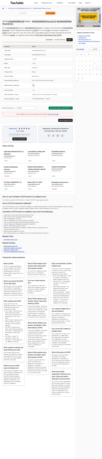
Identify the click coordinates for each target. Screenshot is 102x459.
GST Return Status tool (10, 239)
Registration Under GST (11, 246)
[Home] (3, 8)
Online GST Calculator (84, 35)
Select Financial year (7, 108)
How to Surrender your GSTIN (12, 248)
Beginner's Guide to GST (11, 250)
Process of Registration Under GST (14, 251)
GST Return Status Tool (84, 39)
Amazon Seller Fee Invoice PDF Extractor (89, 41)
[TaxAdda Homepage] (17, 2)
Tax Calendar (82, 43)
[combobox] (32, 13)
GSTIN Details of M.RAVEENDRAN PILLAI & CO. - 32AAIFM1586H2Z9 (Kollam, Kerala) (29, 8)
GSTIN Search (82, 37)
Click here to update (53, 114)
